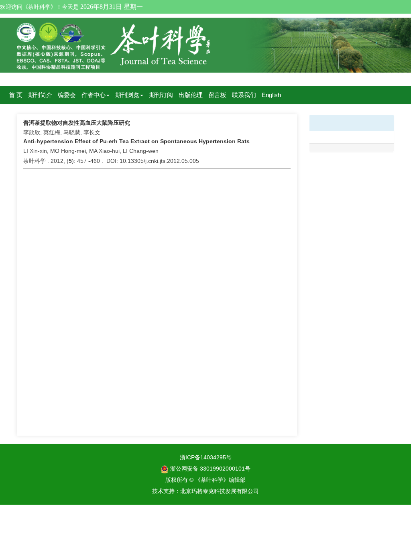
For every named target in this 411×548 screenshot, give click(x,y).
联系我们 (244, 94)
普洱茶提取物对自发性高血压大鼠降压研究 (76, 123)
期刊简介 (40, 94)
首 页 (15, 94)
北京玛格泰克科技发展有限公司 (219, 491)
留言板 (217, 94)
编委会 (67, 94)
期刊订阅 (161, 94)
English (271, 94)
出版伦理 (191, 94)
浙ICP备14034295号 (206, 457)
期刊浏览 (127, 94)
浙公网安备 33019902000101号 (209, 468)
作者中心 (93, 94)
